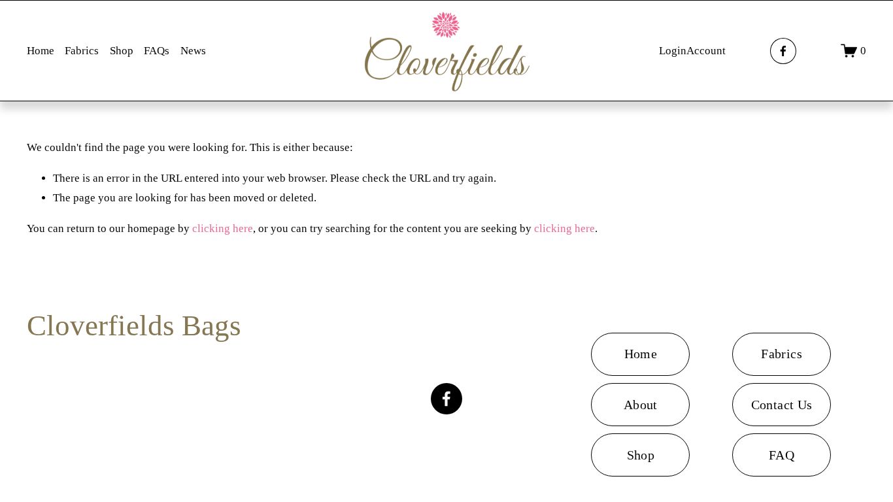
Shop (121, 50)
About (641, 404)
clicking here (222, 228)
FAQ (781, 455)
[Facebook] (783, 51)
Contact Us (782, 404)
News (193, 50)
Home (40, 50)
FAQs (156, 50)
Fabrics (82, 50)
